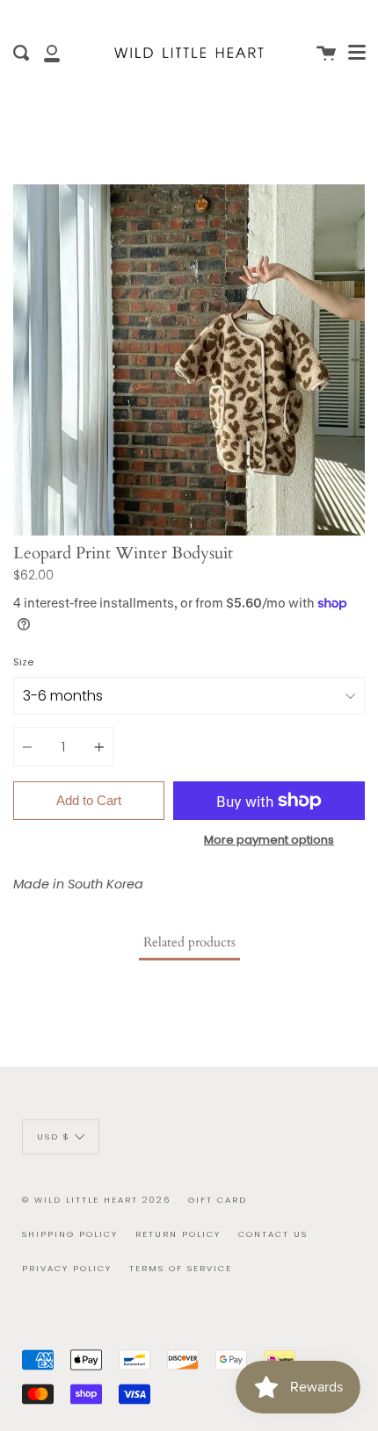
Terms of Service (180, 1268)
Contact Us (273, 1234)
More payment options (269, 839)
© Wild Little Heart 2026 (96, 1199)
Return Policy (178, 1234)
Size (23, 662)
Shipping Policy (70, 1234)
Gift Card (217, 1199)
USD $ (53, 1136)
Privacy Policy (67, 1268)
